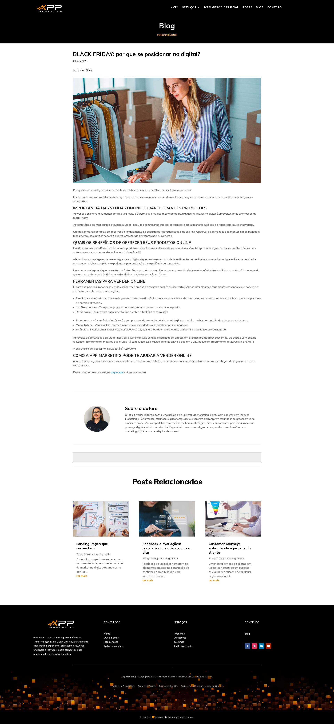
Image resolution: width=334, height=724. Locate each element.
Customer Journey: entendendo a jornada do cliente (230, 548)
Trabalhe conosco (113, 646)
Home (107, 633)
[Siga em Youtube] (268, 646)
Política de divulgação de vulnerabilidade (201, 686)
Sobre (247, 7)
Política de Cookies (168, 686)
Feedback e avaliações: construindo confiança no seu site (167, 548)
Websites (179, 633)
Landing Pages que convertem (92, 546)
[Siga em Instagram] (254, 646)
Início (174, 7)
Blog (260, 7)
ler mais (81, 576)
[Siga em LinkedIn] (261, 646)
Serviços (189, 7)
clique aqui (117, 372)
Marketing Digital (167, 34)
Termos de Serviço (147, 686)
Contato (274, 7)
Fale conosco (111, 642)
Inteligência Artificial (221, 7)
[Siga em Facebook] (247, 646)
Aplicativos (180, 637)
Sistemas (179, 642)
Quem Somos (111, 637)
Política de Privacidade (123, 686)
